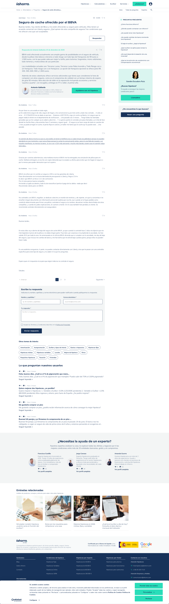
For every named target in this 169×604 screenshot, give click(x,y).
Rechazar (149, 598)
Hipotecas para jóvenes (113, 562)
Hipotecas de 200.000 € (84, 573)
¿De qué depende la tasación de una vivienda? (134, 55)
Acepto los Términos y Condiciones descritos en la (46, 325)
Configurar (33, 600)
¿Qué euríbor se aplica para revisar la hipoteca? (134, 49)
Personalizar (147, 592)
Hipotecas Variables (52, 566)
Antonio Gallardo (38, 87)
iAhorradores (27, 10)
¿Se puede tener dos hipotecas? (132, 33)
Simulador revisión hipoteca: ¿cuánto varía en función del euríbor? (27, 526)
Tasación (42, 357)
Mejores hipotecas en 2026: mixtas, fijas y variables (84, 525)
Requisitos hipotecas (27, 357)
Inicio (120, 10)
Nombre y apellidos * (28, 297)
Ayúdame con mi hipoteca (87, 90)
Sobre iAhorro (20, 566)
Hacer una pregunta (135, 115)
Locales (57, 352)
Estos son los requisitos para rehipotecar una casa (56, 525)
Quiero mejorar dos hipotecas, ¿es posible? (37, 388)
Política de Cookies (115, 592)
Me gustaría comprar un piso (31, 405)
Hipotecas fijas (93, 347)
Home (18, 10)
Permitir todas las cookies (149, 586)
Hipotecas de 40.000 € (83, 562)
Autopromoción (39, 347)
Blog (17, 562)
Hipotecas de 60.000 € (83, 566)
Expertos (144, 10)
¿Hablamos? (139, 4)
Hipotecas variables (44, 352)
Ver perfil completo (45, 471)
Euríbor (113, 4)
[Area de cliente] (151, 4)
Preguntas (36, 10)
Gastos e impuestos (77, 347)
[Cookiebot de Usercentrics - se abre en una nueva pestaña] (16, 600)
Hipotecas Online (51, 570)
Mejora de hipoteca (70, 352)
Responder (97, 38)
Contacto (19, 570)
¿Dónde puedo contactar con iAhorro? (134, 29)
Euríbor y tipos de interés (57, 347)
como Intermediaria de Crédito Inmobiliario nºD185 (102, 545)
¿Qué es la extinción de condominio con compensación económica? (135, 61)
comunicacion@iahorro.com (141, 577)
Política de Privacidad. (63, 325)
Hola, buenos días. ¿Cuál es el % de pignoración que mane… (44, 374)
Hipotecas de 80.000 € (83, 570)
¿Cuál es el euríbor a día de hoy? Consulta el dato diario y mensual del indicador (115, 526)
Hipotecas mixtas (26, 352)
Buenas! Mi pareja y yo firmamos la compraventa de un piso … (45, 419)
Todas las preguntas (132, 10)
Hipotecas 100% (51, 573)
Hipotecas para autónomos (115, 570)
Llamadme (135, 98)
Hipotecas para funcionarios (115, 566)
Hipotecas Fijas (51, 562)
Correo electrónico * (69, 297)
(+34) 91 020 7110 (139, 570)
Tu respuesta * (26, 308)
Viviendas (53, 357)
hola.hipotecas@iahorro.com (141, 566)
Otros (84, 352)
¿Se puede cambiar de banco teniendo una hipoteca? (135, 38)
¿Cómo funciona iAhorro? (130, 24)
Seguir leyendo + (26, 379)
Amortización (25, 347)
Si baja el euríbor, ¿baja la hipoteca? (133, 43)
